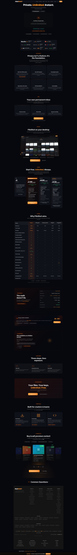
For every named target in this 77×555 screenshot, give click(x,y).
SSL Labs (18, 531)
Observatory (28, 531)
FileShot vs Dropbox (32, 544)
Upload (26, 551)
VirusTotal (34, 531)
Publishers (16, 519)
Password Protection (32, 496)
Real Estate (31, 519)
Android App (32, 502)
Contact (58, 493)
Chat (48, 1)
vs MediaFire (57, 525)
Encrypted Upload (36, 11)
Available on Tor (60, 534)
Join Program (57, 322)
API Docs (58, 508)
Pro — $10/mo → (18, 424)
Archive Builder (41, 493)
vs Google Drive (27, 525)
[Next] (43, 467)
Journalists (40, 517)
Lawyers (32, 517)
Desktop (52, 1)
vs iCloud (43, 525)
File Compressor (41, 496)
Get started (20, 194)
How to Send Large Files (44, 543)
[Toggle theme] (58, 1)
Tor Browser (20, 347)
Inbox (43, 1)
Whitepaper (58, 506)
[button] (19, 453)
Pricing (37, 1)
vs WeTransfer (17, 525)
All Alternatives (32, 545)
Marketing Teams (45, 517)
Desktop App (32, 500)
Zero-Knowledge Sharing (20, 545)
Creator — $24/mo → (51, 424)
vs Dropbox (21, 525)
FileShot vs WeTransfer (32, 543)
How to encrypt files (49, 497)
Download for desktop (35, 160)
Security (40, 1)
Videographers (27, 517)
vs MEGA (36, 525)
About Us (58, 490)
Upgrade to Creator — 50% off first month (44, 202)
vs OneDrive (32, 525)
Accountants (51, 517)
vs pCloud (47, 525)
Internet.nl (40, 531)
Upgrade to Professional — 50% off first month (57, 205)
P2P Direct (42, 11)
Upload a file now (33, 394)
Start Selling (45, 471)
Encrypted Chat (32, 491)
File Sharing (31, 490)
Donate (59, 494)
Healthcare (36, 517)
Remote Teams (45, 519)
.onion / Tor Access (58, 503)
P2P (46, 1)
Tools (55, 1)
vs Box (40, 525)
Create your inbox (39, 118)
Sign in (61, 1)
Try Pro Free (48, 553)
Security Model (59, 505)
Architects (20, 519)
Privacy (57, 543)
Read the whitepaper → (21, 303)
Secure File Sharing (20, 544)
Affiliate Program (32, 503)
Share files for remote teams (50, 494)
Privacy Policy (59, 511)
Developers (16, 517)
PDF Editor (40, 491)
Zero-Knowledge (31, 497)
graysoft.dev (58, 499)
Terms (57, 544)
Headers (22, 531)
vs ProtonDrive (52, 525)
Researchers (35, 519)
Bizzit (58, 500)
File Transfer (20, 543)
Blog (58, 491)
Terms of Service (58, 509)
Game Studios (56, 517)
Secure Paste (41, 494)
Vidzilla (59, 502)
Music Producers (26, 519)
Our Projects (58, 496)
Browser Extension (31, 499)
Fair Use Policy (59, 512)
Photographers (22, 517)
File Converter (41, 490)
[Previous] (34, 467)
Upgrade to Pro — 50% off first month (32, 203)
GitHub (59, 497)
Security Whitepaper (26, 301)
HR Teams (40, 519)
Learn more (44, 160)
